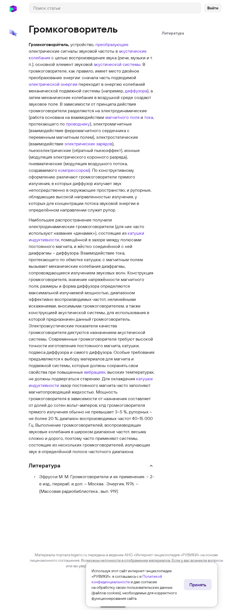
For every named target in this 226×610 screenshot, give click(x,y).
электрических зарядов (88, 143)
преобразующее (111, 44)
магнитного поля (122, 117)
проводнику (78, 124)
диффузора (136, 90)
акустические (133, 51)
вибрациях (94, 372)
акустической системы (117, 64)
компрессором (73, 170)
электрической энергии (53, 84)
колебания (39, 57)
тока (148, 117)
